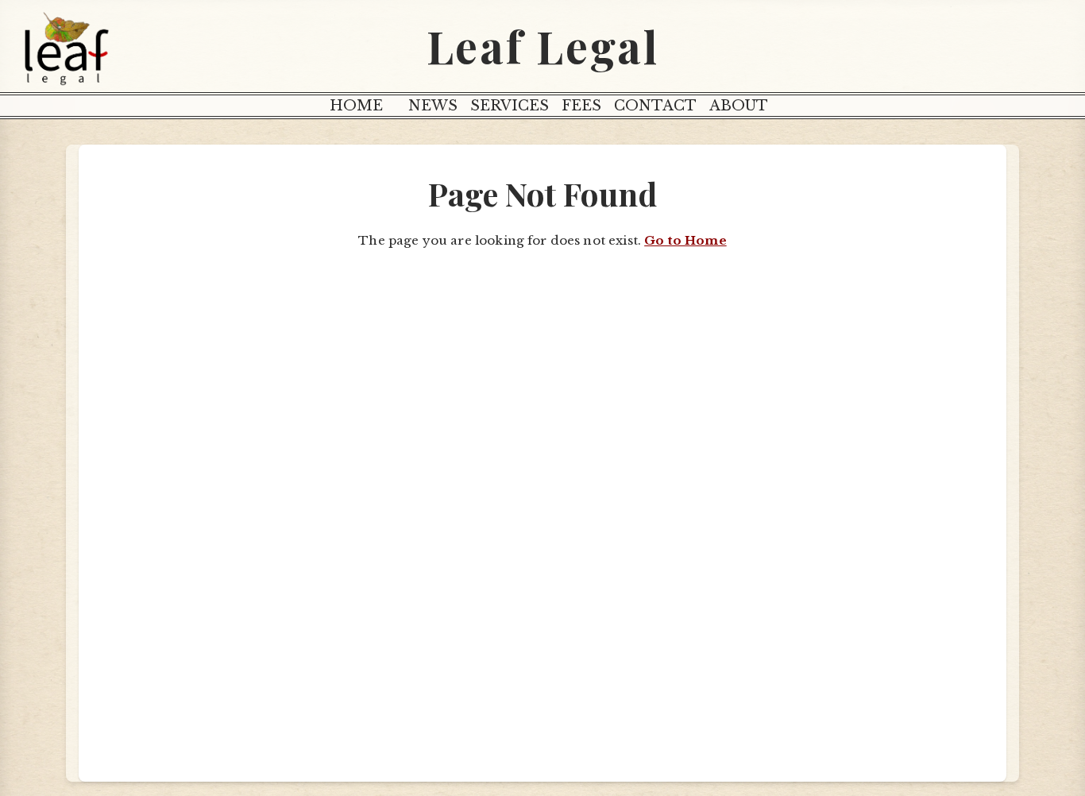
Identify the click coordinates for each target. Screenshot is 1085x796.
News (433, 105)
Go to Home (685, 240)
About (738, 105)
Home (356, 105)
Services (509, 105)
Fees (581, 105)
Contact (655, 105)
